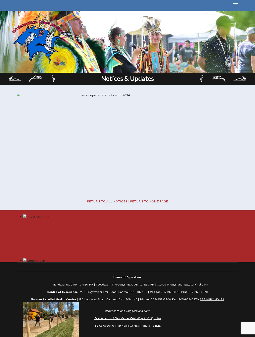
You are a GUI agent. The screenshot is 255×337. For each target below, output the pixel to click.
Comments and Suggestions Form (127, 310)
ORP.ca (157, 326)
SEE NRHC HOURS (212, 299)
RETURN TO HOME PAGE (149, 201)
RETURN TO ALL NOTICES (107, 201)
